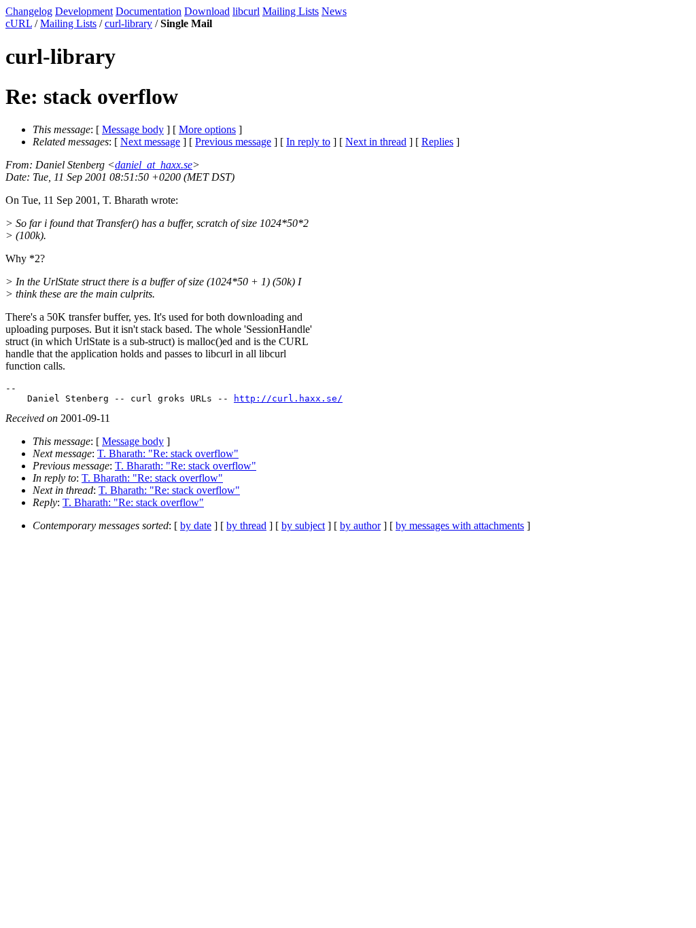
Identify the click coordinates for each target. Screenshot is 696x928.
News (334, 11)
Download (207, 11)
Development (84, 11)
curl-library (128, 23)
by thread (246, 525)
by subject (303, 525)
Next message (150, 141)
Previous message (233, 141)
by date (195, 525)
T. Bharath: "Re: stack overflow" (168, 453)
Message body (133, 129)
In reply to (308, 141)
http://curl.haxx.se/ (288, 398)
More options (207, 129)
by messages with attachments (460, 525)
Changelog (28, 11)
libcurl (246, 11)
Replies (437, 141)
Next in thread (375, 141)
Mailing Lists (290, 11)
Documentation (148, 11)
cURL (18, 23)
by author (360, 525)
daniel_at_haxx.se (153, 165)
